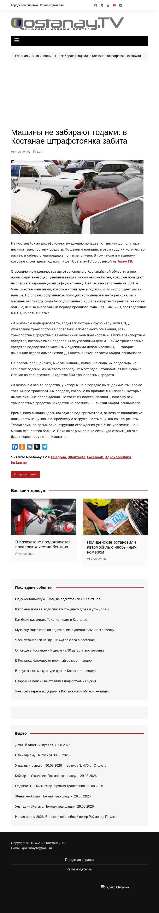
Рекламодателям (52, 5)
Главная (21, 56)
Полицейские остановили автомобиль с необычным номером (112, 547)
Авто (35, 56)
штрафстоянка (27, 474)
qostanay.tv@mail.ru (37, 848)
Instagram (19, 462)
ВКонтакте (77, 457)
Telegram (58, 457)
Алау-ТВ (125, 261)
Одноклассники (118, 457)
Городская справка (24, 5)
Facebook (95, 457)
